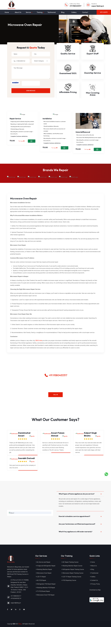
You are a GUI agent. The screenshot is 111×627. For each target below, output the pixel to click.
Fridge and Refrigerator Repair (46, 566)
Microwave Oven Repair (44, 573)
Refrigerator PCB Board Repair (46, 584)
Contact (85, 12)
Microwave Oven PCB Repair (45, 595)
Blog (62, 12)
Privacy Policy (95, 584)
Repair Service (15, 119)
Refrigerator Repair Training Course (73, 569)
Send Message (30, 90)
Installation (47, 119)
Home (7, 12)
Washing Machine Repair (44, 569)
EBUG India (38, 340)
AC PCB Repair (41, 580)
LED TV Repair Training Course (72, 577)
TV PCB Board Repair (43, 591)
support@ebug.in (97, 6)
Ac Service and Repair (43, 562)
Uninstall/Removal (83, 132)
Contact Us (94, 580)
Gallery (73, 12)
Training (39, 12)
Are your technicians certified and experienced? (77, 524)
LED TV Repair (41, 577)
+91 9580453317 (75, 6)
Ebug (20, 624)
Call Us (55, 394)
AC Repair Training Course (70, 562)
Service (28, 12)
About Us (18, 12)
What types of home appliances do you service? (76, 494)
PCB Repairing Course (69, 580)
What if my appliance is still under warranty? (75, 532)
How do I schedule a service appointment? (74, 516)
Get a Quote (104, 12)
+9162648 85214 (16, 598)
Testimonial (51, 12)
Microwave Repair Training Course (73, 573)
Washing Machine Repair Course (72, 566)
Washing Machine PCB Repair (46, 587)
